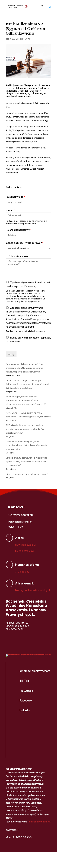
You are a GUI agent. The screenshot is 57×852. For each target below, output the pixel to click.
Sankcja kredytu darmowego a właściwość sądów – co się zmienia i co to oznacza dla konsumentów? (26, 461)
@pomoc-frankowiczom (34, 671)
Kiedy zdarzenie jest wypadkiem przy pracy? (27, 474)
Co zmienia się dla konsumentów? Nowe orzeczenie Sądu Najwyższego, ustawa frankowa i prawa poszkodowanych (25, 368)
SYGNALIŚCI (12, 830)
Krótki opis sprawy (17, 255)
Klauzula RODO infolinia (19, 837)
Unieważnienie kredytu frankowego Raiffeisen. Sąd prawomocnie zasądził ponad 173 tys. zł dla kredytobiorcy (27, 384)
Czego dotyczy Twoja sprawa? (24, 242)
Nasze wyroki (25, 38)
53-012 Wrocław (24, 551)
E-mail (10, 209)
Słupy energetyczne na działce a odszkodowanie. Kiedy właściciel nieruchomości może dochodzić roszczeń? (26, 400)
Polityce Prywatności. (39, 821)
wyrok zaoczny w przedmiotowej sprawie (26, 94)
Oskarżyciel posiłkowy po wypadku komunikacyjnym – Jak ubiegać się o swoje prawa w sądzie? (26, 445)
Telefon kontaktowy (19, 229)
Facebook (25, 700)
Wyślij (11, 354)
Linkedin (24, 710)
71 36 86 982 (22, 571)
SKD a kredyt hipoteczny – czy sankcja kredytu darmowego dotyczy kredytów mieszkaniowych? (25, 429)
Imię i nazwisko (15, 196)
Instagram (26, 690)
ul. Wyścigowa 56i (25, 545)
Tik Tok (24, 680)
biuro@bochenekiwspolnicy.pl (32, 590)
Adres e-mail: (24, 583)
